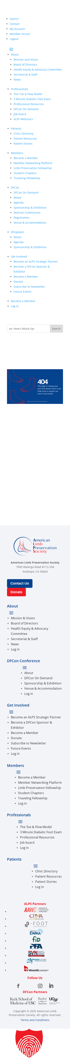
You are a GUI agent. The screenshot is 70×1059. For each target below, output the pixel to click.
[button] (35, 1044)
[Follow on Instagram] (40, 985)
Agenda (19, 202)
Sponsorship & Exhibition (30, 207)
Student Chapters (25, 173)
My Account (17, 29)
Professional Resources (29, 104)
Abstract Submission (27, 212)
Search (14, 19)
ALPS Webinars (23, 119)
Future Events (23, 291)
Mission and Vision (26, 59)
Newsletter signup (27, 481)
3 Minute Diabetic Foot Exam (32, 99)
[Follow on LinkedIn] (51, 986)
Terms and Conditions (35, 1020)
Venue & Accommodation (30, 222)
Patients (16, 128)
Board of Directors (25, 64)
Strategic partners (27, 466)
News (17, 79)
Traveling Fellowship (27, 178)
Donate (18, 281)
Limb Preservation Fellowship (33, 168)
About (15, 54)
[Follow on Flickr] (29, 986)
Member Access (20, 34)
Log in (15, 306)
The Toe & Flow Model (28, 94)
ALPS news (21, 420)
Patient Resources (25, 138)
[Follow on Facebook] (18, 986)
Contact (15, 24)
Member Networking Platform (33, 163)
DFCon (15, 187)
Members (17, 153)
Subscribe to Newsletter (29, 286)
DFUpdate (17, 232)
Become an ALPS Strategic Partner (36, 261)
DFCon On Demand (26, 109)
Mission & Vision (23, 618)
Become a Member (26, 158)
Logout (14, 39)
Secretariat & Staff (25, 74)
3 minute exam (24, 451)
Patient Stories (23, 143)
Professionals (19, 89)
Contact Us (19, 583)
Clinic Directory (23, 133)
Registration (21, 217)
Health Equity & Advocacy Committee (38, 69)
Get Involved (19, 256)
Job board (20, 114)
